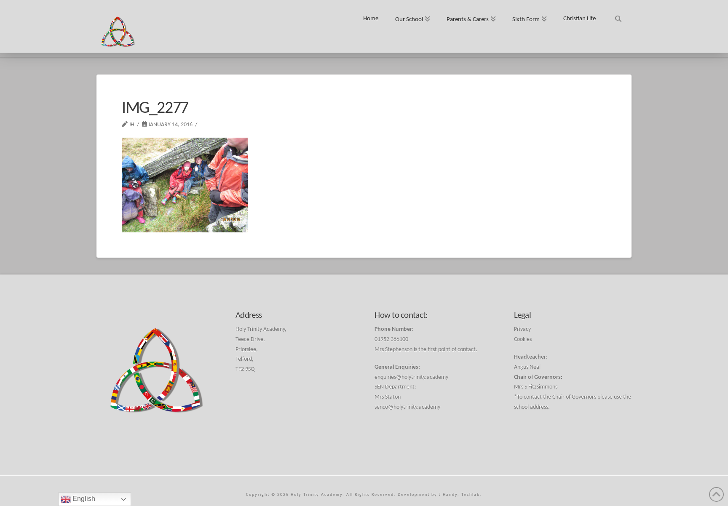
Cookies (523, 339)
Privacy (522, 329)
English (83, 498)
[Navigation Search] (618, 16)
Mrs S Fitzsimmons (535, 387)
